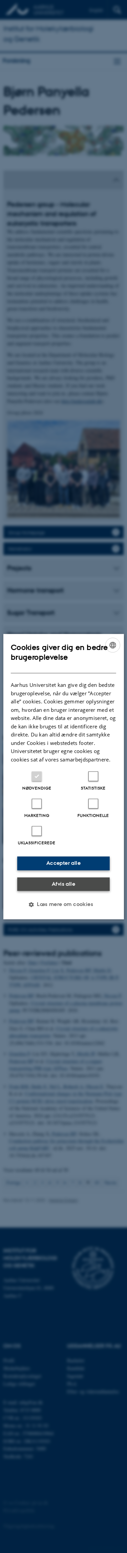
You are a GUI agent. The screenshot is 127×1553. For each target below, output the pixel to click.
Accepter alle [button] (63, 863)
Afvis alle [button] (63, 884)
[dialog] (63, 776)
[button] (63, 904)
